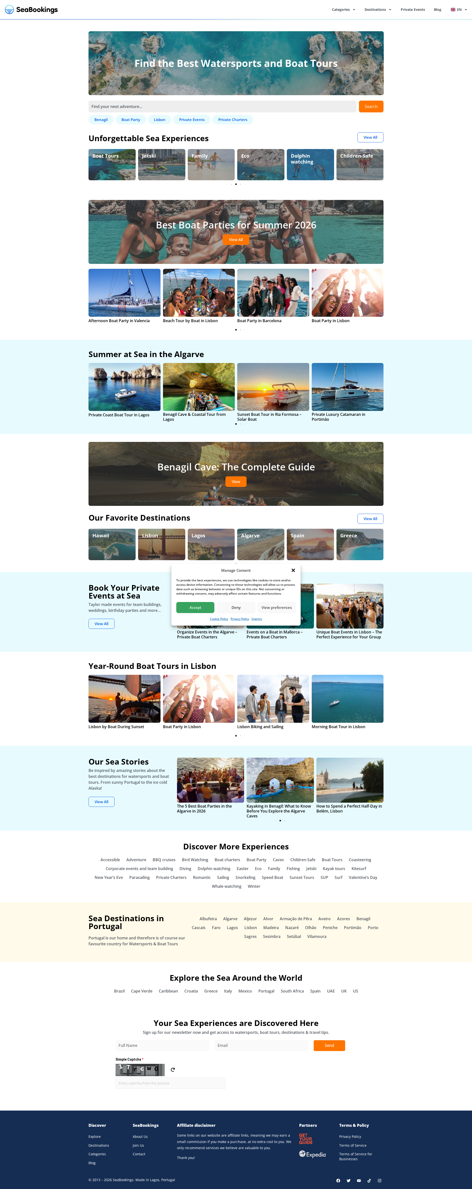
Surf (338, 877)
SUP (324, 877)
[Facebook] (338, 1181)
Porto (373, 927)
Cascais (199, 927)
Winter (254, 886)
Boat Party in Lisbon (331, 320)
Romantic (202, 877)
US (355, 991)
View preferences (277, 607)
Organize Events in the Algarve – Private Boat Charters (207, 634)
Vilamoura (316, 936)
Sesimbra (271, 936)
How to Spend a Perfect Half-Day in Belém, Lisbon (349, 808)
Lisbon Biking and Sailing (260, 726)
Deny (236, 607)
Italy (228, 991)
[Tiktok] (369, 1181)
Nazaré (292, 927)
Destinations (375, 9)
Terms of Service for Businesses (355, 1156)
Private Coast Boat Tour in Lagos (118, 415)
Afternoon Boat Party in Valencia (119, 320)
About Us (140, 1136)
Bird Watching (195, 859)
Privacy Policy (240, 619)
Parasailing (139, 877)
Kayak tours (334, 868)
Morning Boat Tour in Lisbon (338, 726)
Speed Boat (272, 877)
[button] (293, 570)
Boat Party (256, 859)
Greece (348, 535)
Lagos (198, 535)
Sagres (250, 936)
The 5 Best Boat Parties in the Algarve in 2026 (204, 808)
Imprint (256, 619)
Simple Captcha (129, 1059)
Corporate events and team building (139, 868)
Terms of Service (353, 1145)
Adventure (136, 859)
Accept (195, 607)
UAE (331, 991)
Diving (185, 868)
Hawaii (100, 535)
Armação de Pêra (296, 918)
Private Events (413, 9)
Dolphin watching (302, 158)
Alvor (268, 918)
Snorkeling (245, 877)
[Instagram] (380, 1181)
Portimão (352, 927)
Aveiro (324, 918)
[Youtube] (359, 1181)
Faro (216, 927)
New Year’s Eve (109, 877)
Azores (343, 918)
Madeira (271, 927)
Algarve (250, 535)
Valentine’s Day (363, 877)
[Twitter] (349, 1181)
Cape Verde (141, 991)
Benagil (363, 918)
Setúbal (294, 936)
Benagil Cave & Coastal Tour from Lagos (194, 417)
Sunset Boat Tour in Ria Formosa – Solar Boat (269, 417)
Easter (243, 868)
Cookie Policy (219, 619)
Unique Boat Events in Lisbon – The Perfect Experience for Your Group (349, 634)
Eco (245, 155)
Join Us (138, 1145)
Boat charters (227, 859)
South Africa (292, 991)
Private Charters (171, 877)
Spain (297, 535)
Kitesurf (359, 868)
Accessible (110, 859)
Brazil (119, 991)
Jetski (149, 155)
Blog (437, 9)
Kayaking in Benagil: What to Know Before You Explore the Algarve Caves (279, 811)
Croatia (191, 991)
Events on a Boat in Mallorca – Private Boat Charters (275, 634)
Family (200, 155)
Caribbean (168, 991)
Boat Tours (105, 155)
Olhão (310, 927)
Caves (278, 859)
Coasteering (360, 859)
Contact (139, 1154)
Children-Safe (356, 155)
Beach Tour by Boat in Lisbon (190, 320)
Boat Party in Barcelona (259, 320)
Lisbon (150, 535)
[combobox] (222, 106)
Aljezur (250, 918)
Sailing (223, 877)
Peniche (330, 927)
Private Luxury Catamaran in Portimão (338, 417)
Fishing (293, 868)
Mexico (245, 991)
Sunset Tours (302, 877)
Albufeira (208, 918)
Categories (341, 9)
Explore (94, 1136)
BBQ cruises (164, 859)
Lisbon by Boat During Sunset (116, 726)
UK (344, 991)
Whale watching (226, 886)
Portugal (266, 991)
